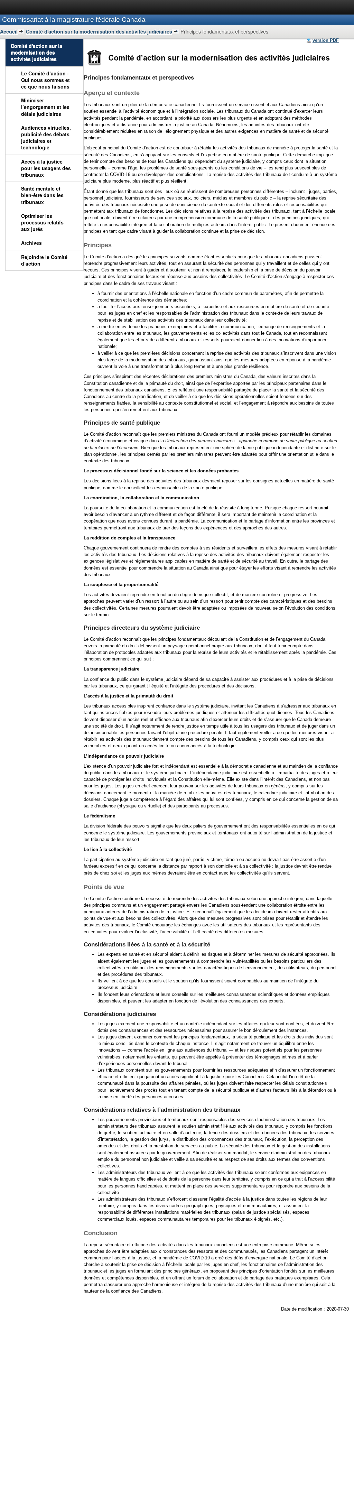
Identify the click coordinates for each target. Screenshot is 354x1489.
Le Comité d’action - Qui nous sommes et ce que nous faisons (45, 80)
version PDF (326, 40)
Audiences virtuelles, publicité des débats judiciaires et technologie (46, 137)
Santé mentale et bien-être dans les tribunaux (42, 195)
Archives (31, 242)
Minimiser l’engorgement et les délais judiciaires (45, 107)
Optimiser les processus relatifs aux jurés (42, 222)
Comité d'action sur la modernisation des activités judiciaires (99, 31)
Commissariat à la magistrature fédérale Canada (74, 19)
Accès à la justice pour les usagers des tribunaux (46, 168)
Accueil (9, 31)
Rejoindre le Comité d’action (44, 260)
